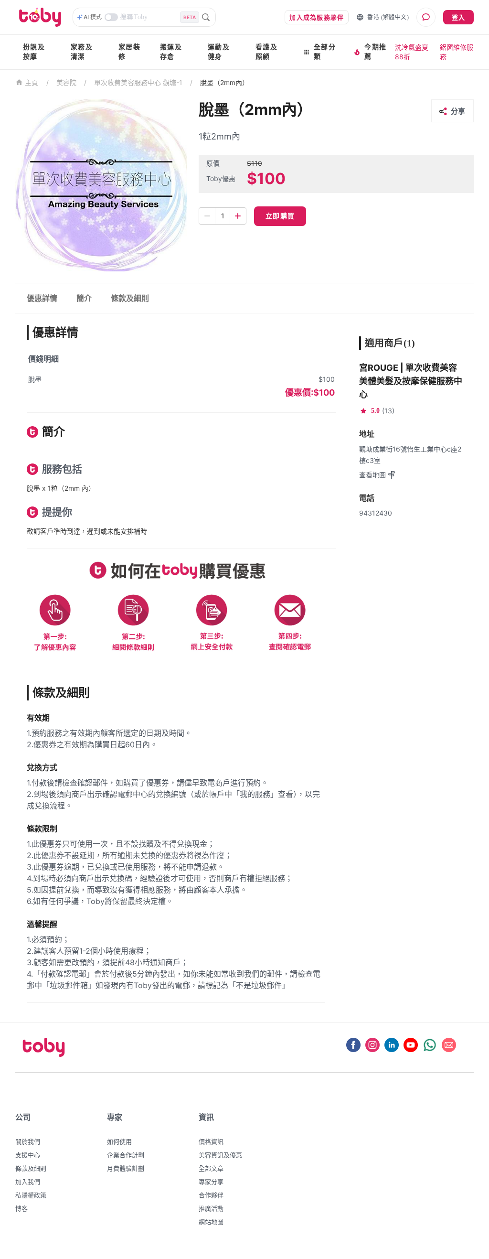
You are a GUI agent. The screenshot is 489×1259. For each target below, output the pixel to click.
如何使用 (119, 1141)
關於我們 (27, 1141)
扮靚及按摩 (34, 51)
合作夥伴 (211, 1195)
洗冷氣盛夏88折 (411, 52)
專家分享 (211, 1181)
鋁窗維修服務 (456, 52)
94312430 (375, 513)
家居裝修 (129, 51)
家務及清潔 (82, 51)
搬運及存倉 (171, 51)
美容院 (66, 82)
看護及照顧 (266, 51)
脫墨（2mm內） (224, 82)
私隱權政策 (30, 1195)
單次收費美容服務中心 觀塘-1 (138, 82)
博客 (21, 1208)
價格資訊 (211, 1141)
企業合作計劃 (125, 1155)
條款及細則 (30, 1168)
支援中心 (27, 1155)
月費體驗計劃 (125, 1168)
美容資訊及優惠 (220, 1155)
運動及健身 (219, 51)
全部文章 (211, 1168)
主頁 (32, 82)
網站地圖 (211, 1222)
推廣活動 (211, 1208)
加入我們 (27, 1181)
